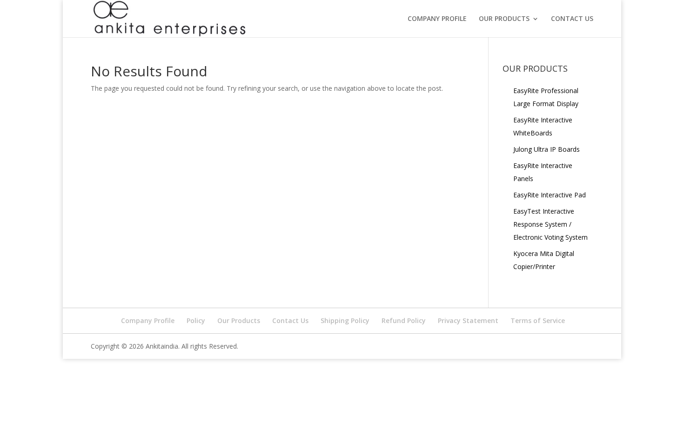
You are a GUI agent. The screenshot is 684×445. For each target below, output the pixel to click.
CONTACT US (572, 19)
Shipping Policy (345, 320)
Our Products (238, 320)
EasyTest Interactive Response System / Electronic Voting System (550, 224)
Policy (196, 320)
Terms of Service (537, 320)
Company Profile (437, 19)
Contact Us (290, 320)
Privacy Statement (468, 320)
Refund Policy (404, 320)
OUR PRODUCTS (504, 19)
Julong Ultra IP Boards (546, 149)
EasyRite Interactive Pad (549, 194)
